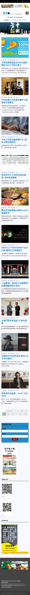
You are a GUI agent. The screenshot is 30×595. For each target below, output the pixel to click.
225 (22, 411)
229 (13, 414)
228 (8, 414)
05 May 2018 (12, 137)
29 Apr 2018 (12, 390)
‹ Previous (9, 411)
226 (26, 411)
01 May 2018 (12, 353)
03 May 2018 (12, 172)
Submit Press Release (6, 587)
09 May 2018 (12, 60)
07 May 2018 (12, 97)
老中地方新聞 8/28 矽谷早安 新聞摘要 (18, 20)
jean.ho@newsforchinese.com (17, 584)
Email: (4, 434)
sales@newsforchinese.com (19, 585)
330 (20, 414)
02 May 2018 (12, 245)
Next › (25, 414)
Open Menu (27, 13)
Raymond (5, 60)
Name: (4, 428)
